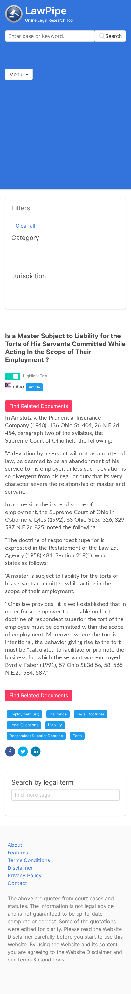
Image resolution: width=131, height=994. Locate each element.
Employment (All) (24, 714)
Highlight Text (35, 376)
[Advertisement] (65, 134)
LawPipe (46, 10)
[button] (10, 751)
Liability (55, 724)
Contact (17, 883)
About (15, 845)
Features (18, 852)
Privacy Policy (25, 875)
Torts (77, 735)
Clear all (25, 225)
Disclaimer (20, 868)
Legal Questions (24, 724)
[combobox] (65, 36)
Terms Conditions (29, 860)
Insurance (58, 714)
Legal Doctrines (91, 714)
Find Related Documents (38, 406)
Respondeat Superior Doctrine (36, 735)
